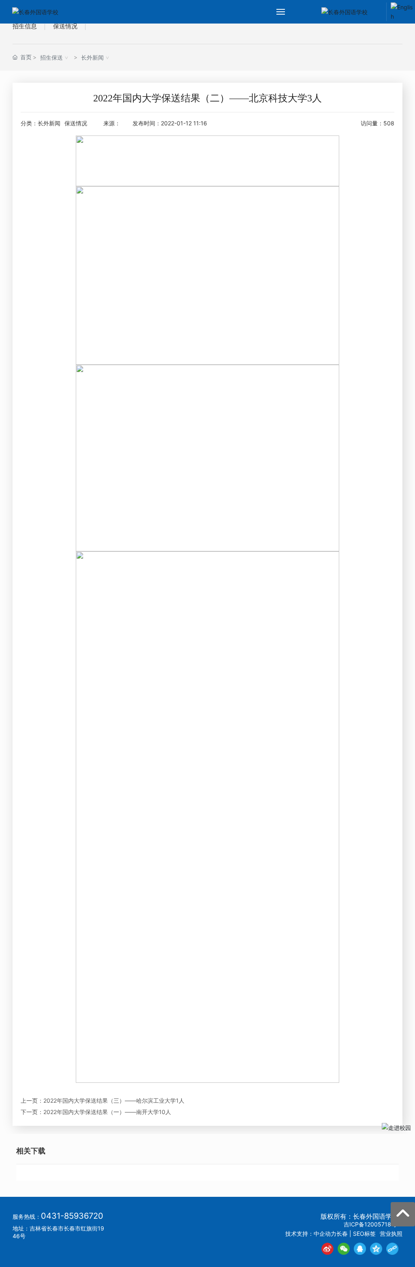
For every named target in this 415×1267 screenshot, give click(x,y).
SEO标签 (364, 1233)
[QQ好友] (360, 1249)
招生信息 (25, 26)
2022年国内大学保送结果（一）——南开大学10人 (107, 1111)
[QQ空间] (376, 1249)
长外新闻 (92, 57)
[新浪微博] (327, 1249)
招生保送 (51, 57)
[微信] (344, 1249)
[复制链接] (392, 1249)
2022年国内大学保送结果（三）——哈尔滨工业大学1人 (113, 1100)
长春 (342, 1233)
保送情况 (65, 26)
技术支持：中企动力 (310, 1233)
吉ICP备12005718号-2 (373, 1224)
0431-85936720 (72, 1216)
